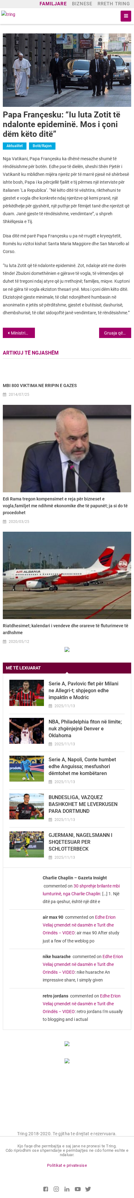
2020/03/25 (19, 521)
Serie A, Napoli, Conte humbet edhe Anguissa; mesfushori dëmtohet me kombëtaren (82, 766)
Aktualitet (15, 146)
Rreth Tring (114, 4)
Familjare (53, 4)
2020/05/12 (19, 641)
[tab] (67, 668)
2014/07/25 (19, 394)
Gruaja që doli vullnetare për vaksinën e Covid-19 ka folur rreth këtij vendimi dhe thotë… (117, 333)
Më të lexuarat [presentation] (23, 667)
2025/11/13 (65, 706)
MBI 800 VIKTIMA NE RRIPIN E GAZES (40, 385)
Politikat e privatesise (67, 1165)
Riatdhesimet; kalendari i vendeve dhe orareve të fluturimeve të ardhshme (65, 629)
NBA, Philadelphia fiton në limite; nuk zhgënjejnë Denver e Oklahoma (85, 728)
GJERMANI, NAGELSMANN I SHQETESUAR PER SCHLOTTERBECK (80, 842)
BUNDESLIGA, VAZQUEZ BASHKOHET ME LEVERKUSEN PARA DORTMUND (83, 804)
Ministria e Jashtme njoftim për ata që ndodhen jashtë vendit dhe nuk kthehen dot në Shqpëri (23, 333)
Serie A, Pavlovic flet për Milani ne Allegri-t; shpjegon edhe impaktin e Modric (83, 690)
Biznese (82, 4)
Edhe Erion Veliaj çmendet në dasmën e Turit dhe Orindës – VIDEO (79, 925)
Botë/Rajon (42, 146)
